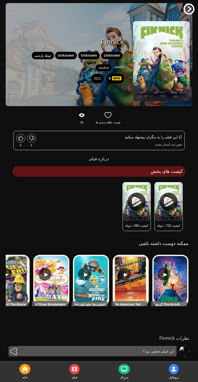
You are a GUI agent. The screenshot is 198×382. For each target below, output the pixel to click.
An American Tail (128, 304)
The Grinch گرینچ (167, 304)
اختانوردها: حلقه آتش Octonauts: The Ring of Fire (88, 304)
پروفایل (174, 377)
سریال (124, 377)
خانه (25, 377)
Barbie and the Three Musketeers (48, 304)
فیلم (74, 377)
